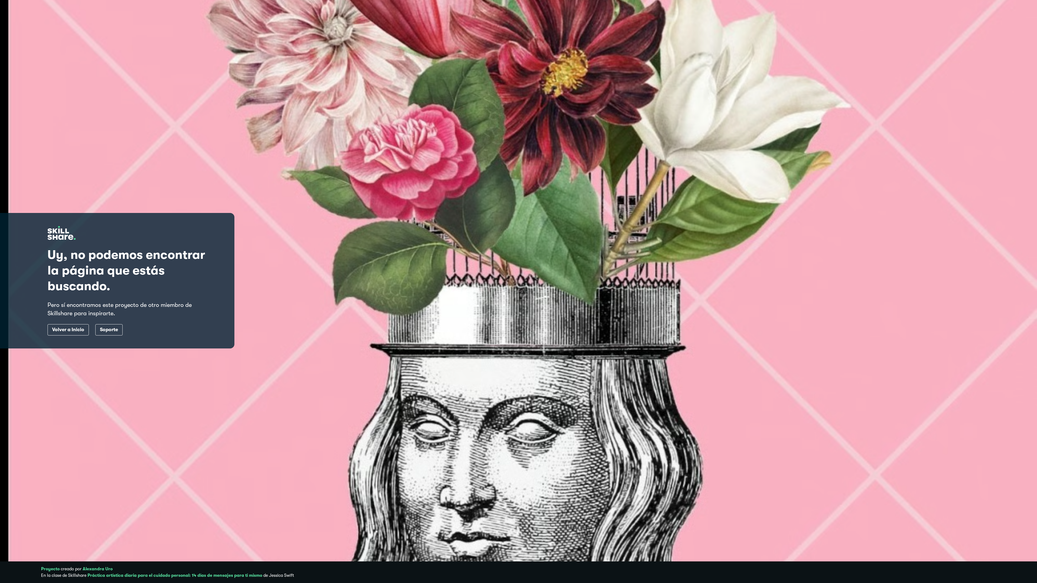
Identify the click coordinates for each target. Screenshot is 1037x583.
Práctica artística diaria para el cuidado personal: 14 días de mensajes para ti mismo (174, 575)
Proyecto (50, 569)
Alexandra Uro (98, 569)
